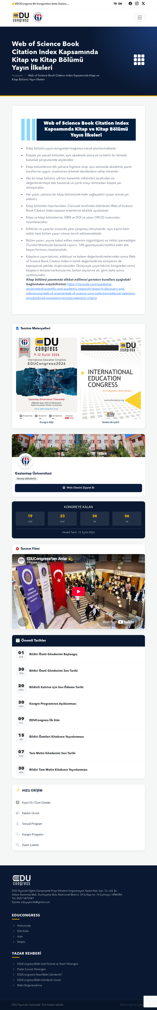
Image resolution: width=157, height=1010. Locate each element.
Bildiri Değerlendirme (29, 985)
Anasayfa (17, 75)
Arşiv (20, 936)
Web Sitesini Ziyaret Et (80, 488)
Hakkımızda (24, 926)
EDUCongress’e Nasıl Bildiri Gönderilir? (39, 975)
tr (115, 4)
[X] (143, 4)
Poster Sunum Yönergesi (31, 969)
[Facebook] (130, 4)
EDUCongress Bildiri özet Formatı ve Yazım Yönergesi (47, 964)
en (120, 4)
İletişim (21, 942)
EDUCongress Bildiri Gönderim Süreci (39, 980)
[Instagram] (137, 4)
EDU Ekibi (23, 931)
